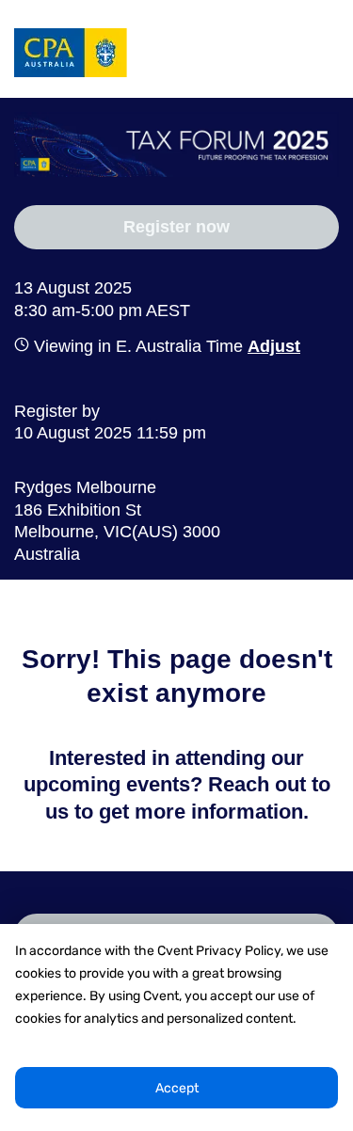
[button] (271, 346)
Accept (177, 1088)
